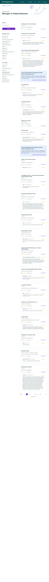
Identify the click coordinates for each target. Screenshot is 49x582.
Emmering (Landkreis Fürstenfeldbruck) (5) (6, 73)
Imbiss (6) (4, 46)
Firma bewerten (43, 28)
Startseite (3, 5)
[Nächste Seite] (46, 394)
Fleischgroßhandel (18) (6, 41)
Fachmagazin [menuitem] (30, 1)
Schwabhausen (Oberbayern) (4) (8, 74)
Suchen (8, 28)
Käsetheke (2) (4, 48)
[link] (33, 26)
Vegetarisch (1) (5, 50)
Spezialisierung (5, 33)
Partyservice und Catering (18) (7, 39)
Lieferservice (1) (5, 53)
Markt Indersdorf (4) (6, 81)
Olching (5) (4, 70)
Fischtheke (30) (5, 37)
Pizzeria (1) (4, 58)
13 (37, 394)
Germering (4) (4, 78)
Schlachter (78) (5, 36)
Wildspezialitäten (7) (6, 43)
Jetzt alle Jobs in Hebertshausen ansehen (39, 154)
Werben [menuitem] (39, 1)
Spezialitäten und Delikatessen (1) (8, 51)
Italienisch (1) (4, 55)
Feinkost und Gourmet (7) (6, 44)
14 (40, 394)
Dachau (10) (4, 66)
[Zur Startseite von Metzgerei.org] (7, 2)
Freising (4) (4, 76)
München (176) (4, 65)
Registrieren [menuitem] (45, 1)
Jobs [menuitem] (35, 1)
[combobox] (8, 25)
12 (34, 394)
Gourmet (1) (4, 57)
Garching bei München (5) (6, 68)
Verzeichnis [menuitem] (22, 1)
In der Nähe (4, 62)
